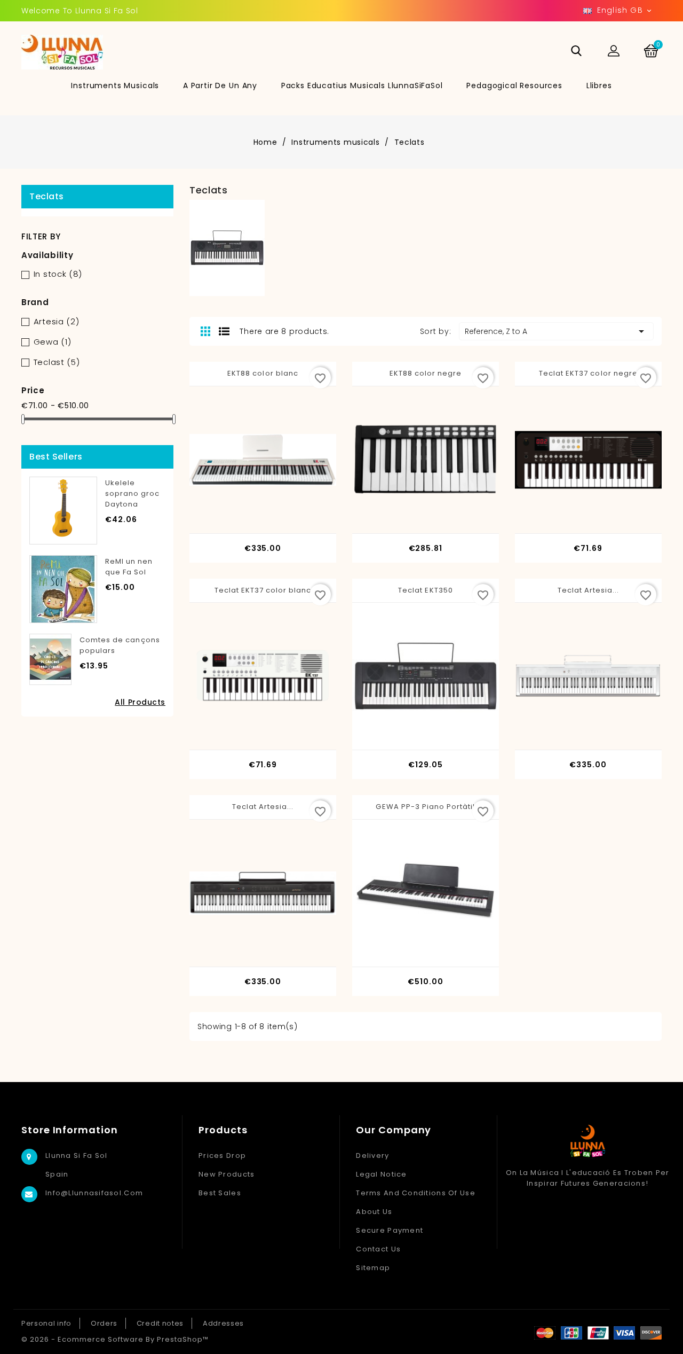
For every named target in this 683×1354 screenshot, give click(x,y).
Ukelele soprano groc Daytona (132, 493)
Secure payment (389, 1230)
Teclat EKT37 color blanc (263, 590)
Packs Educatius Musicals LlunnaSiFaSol (362, 85)
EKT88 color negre (426, 373)
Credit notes (160, 1323)
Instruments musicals (115, 85)
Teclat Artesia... (589, 590)
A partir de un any (220, 85)
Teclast (57, 362)
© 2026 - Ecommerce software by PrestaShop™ (115, 1339)
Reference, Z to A (556, 331)
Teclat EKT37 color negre (588, 373)
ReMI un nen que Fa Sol (129, 566)
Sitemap (373, 1268)
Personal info (46, 1323)
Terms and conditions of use (415, 1193)
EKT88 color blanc (262, 373)
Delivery (372, 1155)
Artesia (57, 321)
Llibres (599, 85)
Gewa (53, 341)
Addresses (223, 1323)
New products (226, 1174)
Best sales (219, 1193)
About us (374, 1212)
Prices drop (222, 1155)
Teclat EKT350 (425, 590)
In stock (58, 273)
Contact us (378, 1249)
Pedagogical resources (514, 85)
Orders (104, 1323)
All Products (140, 702)
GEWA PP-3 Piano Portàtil (425, 806)
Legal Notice (381, 1174)
